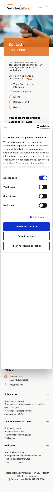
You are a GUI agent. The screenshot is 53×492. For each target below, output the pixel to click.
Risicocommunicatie (14, 431)
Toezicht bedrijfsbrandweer (17, 459)
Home (12, 50)
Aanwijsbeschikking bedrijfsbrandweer (22, 455)
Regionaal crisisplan (14, 401)
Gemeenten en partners (18, 421)
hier (30, 78)
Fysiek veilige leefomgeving (17, 434)
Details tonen (37, 217)
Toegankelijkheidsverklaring (18, 473)
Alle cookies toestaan (27, 226)
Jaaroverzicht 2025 (13, 414)
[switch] (43, 187)
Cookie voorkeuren (27, 476)
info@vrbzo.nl (16, 384)
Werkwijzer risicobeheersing (18, 410)
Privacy (36, 473)
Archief (45, 473)
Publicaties (10, 394)
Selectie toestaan (26, 236)
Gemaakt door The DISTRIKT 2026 (27, 479)
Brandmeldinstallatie (14, 452)
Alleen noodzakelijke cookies (26, 246)
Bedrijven (9, 445)
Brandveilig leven (12, 428)
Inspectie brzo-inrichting (15, 462)
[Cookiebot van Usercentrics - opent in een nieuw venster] (37, 127)
